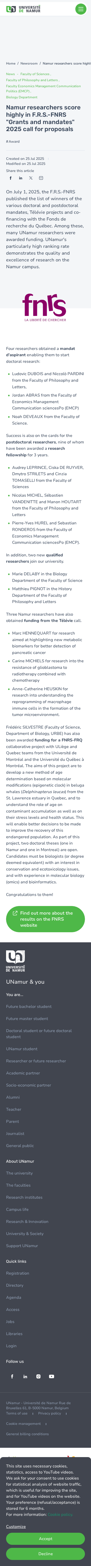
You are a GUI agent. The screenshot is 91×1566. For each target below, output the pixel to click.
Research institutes (24, 1197)
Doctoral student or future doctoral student (39, 1034)
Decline (45, 1554)
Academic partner (23, 1073)
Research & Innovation (27, 1221)
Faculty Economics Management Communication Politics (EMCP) (43, 89)
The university (19, 1173)
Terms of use (17, 1413)
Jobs (10, 1321)
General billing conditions (27, 1434)
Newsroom (29, 64)
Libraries (14, 1334)
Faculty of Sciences (35, 74)
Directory (14, 1285)
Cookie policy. (60, 1514)
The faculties (18, 1185)
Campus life (17, 1209)
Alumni (13, 1097)
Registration (17, 1273)
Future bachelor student (29, 1006)
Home (10, 64)
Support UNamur (22, 1246)
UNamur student (21, 1049)
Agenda (13, 1297)
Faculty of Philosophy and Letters (32, 80)
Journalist (15, 1133)
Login (11, 1346)
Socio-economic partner (28, 1085)
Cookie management (23, 1423)
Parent (12, 1121)
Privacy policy (49, 1413)
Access (12, 1309)
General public (20, 1146)
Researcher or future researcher (36, 1061)
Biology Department (21, 97)
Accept (45, 1539)
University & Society (24, 1234)
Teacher (13, 1109)
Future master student (27, 1018)
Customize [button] (16, 1526)
